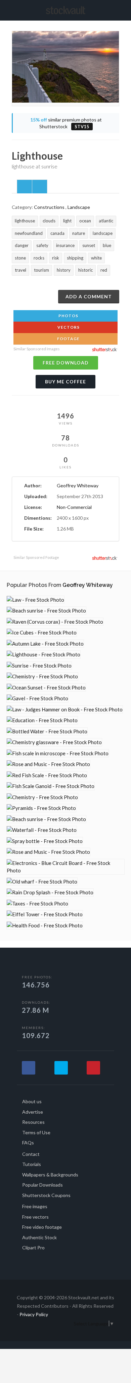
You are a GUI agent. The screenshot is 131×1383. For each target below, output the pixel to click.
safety (42, 245)
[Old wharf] (42, 882)
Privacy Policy (33, 1314)
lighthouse (25, 220)
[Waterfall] (42, 830)
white (96, 258)
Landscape (79, 207)
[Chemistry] (42, 676)
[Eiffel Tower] (45, 914)
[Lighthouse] (43, 654)
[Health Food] (45, 925)
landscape (103, 233)
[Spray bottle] (45, 841)
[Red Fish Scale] (47, 775)
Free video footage (42, 1227)
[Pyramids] (41, 808)
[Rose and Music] (48, 764)
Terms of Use (36, 1132)
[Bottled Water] (47, 731)
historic (85, 270)
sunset (88, 245)
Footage (68, 338)
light (67, 220)
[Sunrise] (39, 666)
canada (57, 233)
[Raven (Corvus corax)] (55, 622)
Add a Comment (89, 296)
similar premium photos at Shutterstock (66, 123)
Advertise (32, 1112)
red (103, 270)
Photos (67, 315)
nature (78, 233)
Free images (34, 1206)
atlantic (106, 220)
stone (20, 258)
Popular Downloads (42, 1185)
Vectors (68, 327)
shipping (75, 258)
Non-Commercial (74, 507)
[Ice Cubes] (42, 632)
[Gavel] (37, 698)
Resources (33, 1122)
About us (32, 1101)
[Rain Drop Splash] (50, 892)
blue (107, 245)
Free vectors (35, 1217)
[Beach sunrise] (46, 611)
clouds (49, 220)
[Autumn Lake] (45, 644)
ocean (85, 220)
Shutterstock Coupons (46, 1195)
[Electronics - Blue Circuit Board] (65, 866)
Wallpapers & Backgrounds (50, 1174)
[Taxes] (37, 903)
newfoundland (29, 233)
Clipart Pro (33, 1247)
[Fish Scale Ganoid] (50, 786)
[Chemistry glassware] (54, 742)
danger (22, 245)
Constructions (49, 207)
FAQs (28, 1142)
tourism (41, 270)
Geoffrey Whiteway (77, 485)
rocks (39, 258)
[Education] (42, 720)
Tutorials (31, 1164)
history (64, 270)
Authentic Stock (39, 1237)
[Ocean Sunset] (46, 688)
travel (20, 270)
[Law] (35, 600)
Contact (31, 1154)
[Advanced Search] (117, 9)
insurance (65, 245)
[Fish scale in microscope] (57, 753)
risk (55, 258)
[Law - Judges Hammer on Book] (65, 709)
